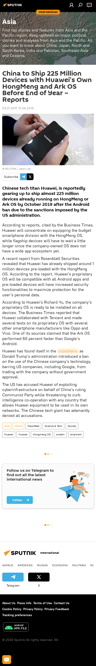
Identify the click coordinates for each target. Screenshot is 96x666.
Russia (42, 565)
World (18, 426)
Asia (6, 426)
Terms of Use (42, 603)
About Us (8, 603)
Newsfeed (33, 426)
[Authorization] (71, 4)
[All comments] (6, 659)
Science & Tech (53, 426)
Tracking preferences (17, 615)
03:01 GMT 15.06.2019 (17, 108)
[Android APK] (16, 628)
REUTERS (10, 168)
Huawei (8, 434)
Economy (60, 565)
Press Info (24, 603)
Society (72, 426)
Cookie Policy (11, 609)
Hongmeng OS (42, 434)
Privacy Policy (33, 609)
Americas (25, 565)
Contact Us (61, 603)
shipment (75, 434)
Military (79, 565)
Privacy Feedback (56, 609)
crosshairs (67, 351)
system (60, 434)
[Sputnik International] (13, 7)
